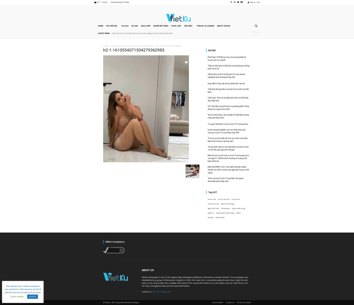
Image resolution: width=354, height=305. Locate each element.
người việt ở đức (213, 208)
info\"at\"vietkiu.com (161, 291)
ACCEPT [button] (32, 297)
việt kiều (211, 217)
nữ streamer (225, 208)
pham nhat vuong (238, 208)
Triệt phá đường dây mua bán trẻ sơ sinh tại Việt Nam (228, 90)
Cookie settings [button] (17, 296)
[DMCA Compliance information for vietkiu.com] (114, 252)
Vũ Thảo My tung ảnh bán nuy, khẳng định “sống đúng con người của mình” (228, 107)
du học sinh (235, 199)
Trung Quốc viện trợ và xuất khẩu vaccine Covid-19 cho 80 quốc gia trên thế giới (228, 148)
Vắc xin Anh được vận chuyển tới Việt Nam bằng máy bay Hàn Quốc (228, 116)
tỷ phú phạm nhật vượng (225, 213)
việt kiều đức (220, 217)
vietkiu (238, 213)
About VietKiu (218, 302)
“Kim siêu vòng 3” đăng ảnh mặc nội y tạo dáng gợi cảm (132, 46)
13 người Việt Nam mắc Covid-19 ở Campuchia (228, 124)
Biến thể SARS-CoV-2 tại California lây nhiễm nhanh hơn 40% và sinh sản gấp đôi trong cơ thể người (228, 170)
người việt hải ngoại (228, 204)
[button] (256, 26)
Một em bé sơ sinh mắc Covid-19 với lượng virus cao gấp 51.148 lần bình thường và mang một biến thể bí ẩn (228, 158)
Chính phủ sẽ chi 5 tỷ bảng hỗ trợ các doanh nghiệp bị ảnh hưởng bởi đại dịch (142, 33)
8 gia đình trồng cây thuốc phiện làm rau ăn (226, 83)
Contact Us (230, 302)
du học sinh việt (213, 204)
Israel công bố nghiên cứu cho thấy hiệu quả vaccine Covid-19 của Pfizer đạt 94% (226, 131)
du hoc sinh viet (224, 199)
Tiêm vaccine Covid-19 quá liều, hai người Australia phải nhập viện (225, 179)
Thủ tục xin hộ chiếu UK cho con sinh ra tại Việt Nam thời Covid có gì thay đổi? (227, 139)
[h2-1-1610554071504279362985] (146, 162)
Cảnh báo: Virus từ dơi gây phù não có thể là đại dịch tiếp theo (228, 99)
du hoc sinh (212, 199)
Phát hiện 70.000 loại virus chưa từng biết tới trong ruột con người (227, 58)
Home (105, 46)
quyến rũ (211, 213)
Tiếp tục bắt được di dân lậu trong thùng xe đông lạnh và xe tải (228, 67)
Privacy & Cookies (244, 302)
